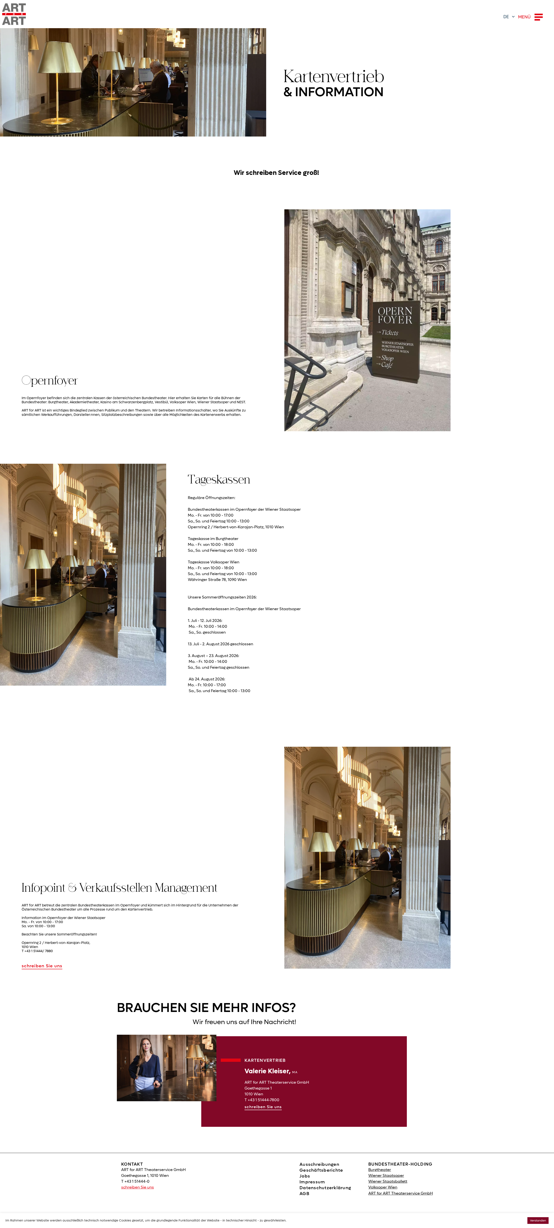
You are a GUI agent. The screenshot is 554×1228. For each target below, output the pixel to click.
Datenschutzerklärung (325, 1188)
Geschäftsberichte (321, 1170)
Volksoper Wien (382, 1187)
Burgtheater (379, 1169)
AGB (304, 1194)
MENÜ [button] (524, 17)
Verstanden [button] (538, 1220)
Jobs (305, 1176)
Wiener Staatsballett (387, 1181)
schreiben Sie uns (42, 966)
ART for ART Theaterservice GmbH (400, 1193)
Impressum (312, 1182)
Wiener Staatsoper (386, 1175)
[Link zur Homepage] (14, 14)
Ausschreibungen (319, 1164)
